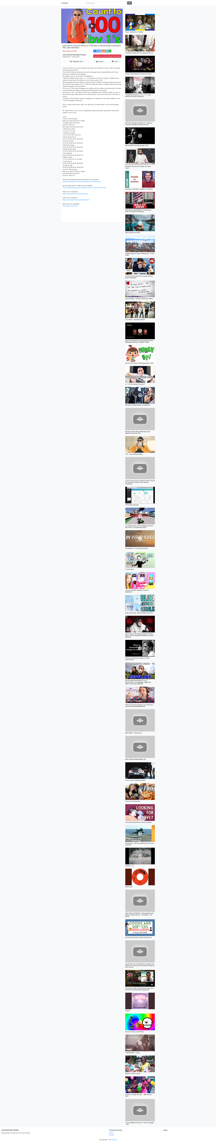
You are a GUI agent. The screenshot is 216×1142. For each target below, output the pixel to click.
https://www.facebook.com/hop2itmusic (75, 194)
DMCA (111, 1133)
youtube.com (113, 1139)
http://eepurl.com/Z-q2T (70, 206)
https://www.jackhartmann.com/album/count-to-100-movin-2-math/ (84, 187)
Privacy (111, 1135)
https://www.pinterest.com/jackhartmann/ (76, 200)
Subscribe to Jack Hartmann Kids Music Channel (107, 56)
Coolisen (64, 3)
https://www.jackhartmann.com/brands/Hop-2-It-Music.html (82, 181)
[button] (129, 3)
